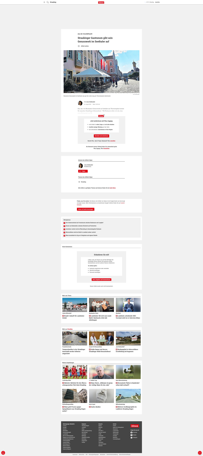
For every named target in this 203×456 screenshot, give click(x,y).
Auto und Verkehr (102, 444)
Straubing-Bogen (85, 425)
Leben (100, 440)
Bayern (100, 425)
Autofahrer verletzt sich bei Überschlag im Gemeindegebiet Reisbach (83, 229)
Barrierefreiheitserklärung (112, 454)
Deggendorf (84, 440)
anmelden (112, 141)
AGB (86, 454)
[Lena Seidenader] (80, 103)
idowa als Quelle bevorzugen (85, 209)
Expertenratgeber (67, 447)
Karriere (64, 429)
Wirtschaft (101, 439)
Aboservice (115, 429)
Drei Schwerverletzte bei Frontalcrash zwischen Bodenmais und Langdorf (84, 222)
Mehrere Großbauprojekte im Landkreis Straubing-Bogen (126, 408)
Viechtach (84, 434)
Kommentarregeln (67, 432)
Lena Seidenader (90, 102)
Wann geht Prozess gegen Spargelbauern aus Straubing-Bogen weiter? (73, 409)
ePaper (114, 425)
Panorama (101, 442)
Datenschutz (81, 454)
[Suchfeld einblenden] (48, 2)
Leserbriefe (65, 434)
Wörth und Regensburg (87, 430)
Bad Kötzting (84, 432)
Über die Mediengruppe (68, 435)
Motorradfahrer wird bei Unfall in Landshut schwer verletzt (81, 232)
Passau (83, 442)
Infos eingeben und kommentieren (101, 279)
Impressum (75, 454)
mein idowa (113, 188)
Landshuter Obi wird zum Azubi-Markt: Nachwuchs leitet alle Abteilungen (100, 318)
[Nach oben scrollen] (200, 452)
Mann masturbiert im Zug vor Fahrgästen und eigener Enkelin (81, 235)
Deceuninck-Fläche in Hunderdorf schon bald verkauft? (127, 384)
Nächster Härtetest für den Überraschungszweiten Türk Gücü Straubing (74, 384)
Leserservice (115, 430)
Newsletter (65, 430)
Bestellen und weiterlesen (101, 136)
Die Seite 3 (101, 430)
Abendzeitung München (68, 439)
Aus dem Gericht (102, 432)
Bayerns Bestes (66, 445)
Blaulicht (100, 427)
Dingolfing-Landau (86, 437)
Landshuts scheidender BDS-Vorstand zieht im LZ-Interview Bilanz (128, 317)
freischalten (106, 148)
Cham (83, 429)
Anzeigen (115, 435)
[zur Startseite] (135, 425)
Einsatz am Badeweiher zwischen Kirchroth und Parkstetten (81, 226)
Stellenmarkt (115, 432)
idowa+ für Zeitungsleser (118, 427)
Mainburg (84, 435)
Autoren (64, 425)
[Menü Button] (44, 2)
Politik (100, 434)
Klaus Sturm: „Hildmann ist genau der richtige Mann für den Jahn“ (101, 384)
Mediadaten (102, 454)
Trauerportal (115, 434)
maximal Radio (66, 442)
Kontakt (64, 427)
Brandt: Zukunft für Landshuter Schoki (73, 317)
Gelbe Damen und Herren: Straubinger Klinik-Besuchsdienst (100, 350)
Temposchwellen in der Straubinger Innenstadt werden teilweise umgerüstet (73, 351)
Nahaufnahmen (102, 437)
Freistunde (101, 435)
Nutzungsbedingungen (94, 454)
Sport (100, 429)
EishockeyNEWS (66, 440)
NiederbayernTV (66, 444)
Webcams (115, 437)
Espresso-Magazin (67, 449)
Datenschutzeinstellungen (124, 454)
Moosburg (84, 439)
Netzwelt (100, 445)
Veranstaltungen (116, 439)
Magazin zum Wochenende (69, 437)
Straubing (53, 2)
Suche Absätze (96, 407)
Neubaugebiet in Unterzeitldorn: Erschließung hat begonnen (127, 350)
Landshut (84, 427)
